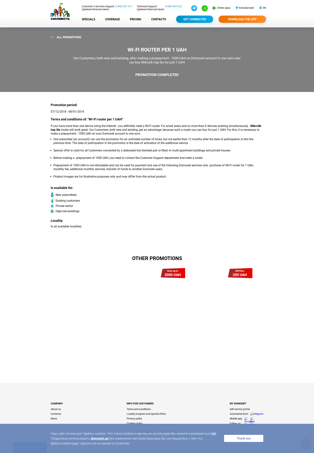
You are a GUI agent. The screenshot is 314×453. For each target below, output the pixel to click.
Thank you (244, 438)
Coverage (112, 19)
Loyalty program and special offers (146, 413)
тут (213, 433)
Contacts (158, 19)
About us (56, 409)
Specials (88, 19)
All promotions (68, 37)
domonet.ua (99, 438)
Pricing (135, 19)
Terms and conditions (139, 409)
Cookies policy (135, 423)
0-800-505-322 (173, 6)
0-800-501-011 (124, 6)
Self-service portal (240, 409)
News (54, 418)
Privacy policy (134, 418)
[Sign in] (205, 8)
